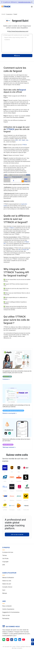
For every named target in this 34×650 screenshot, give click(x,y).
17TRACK (10, 129)
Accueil (3, 14)
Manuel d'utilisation (8, 577)
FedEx (23, 140)
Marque (4, 593)
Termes (4, 555)
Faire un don (6, 615)
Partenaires (5, 618)
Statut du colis (6, 580)
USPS (16, 140)
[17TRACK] (6, 6)
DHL (27, 140)
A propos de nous (7, 552)
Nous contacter (7, 606)
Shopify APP (25, 249)
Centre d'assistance (8, 609)
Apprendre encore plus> (24, 2)
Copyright (5, 561)
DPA (3, 565)
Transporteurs (9, 14)
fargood (22, 90)
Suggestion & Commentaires (10, 612)
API (19, 249)
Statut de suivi (6, 584)
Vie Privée (5, 558)
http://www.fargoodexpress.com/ (18, 31)
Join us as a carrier (17, 534)
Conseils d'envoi (7, 587)
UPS (20, 140)
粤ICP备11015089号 (17, 648)
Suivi (3, 590)
